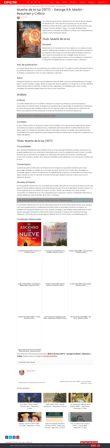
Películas (72, 2)
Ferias (58, 2)
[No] (108, 445)
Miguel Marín (24, 17)
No (98, 445)
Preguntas (101, 2)
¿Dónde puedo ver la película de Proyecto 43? (31, 382)
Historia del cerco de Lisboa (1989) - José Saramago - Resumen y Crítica (76, 382)
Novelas (91, 2)
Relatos (64, 2)
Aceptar (93, 445)
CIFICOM (15, 442)
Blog (52, 2)
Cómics (82, 2)
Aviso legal (22, 442)
